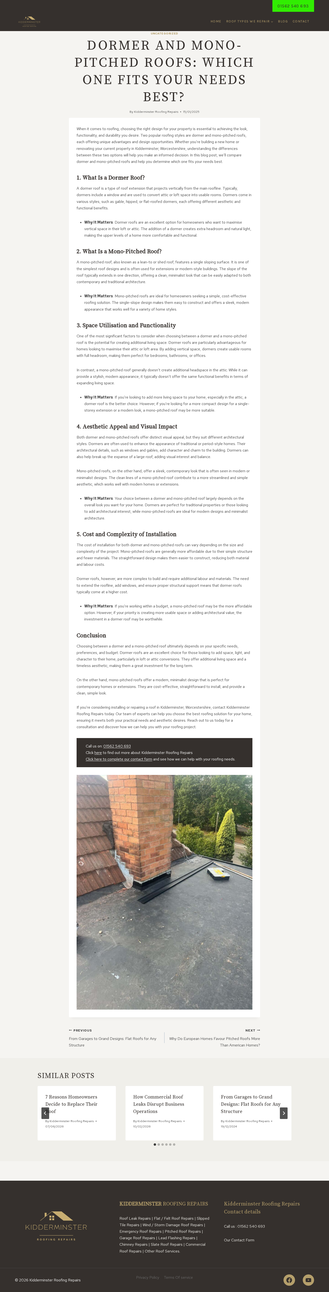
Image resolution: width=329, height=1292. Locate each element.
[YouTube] (308, 1280)
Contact (301, 21)
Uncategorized (164, 33)
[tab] (155, 1144)
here (98, 752)
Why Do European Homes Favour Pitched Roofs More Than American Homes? (214, 1038)
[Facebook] (289, 1280)
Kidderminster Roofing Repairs (156, 112)
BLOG (283, 21)
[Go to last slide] (45, 1113)
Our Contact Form (239, 1240)
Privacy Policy (147, 1277)
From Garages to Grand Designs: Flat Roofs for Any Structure (112, 1038)
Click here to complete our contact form (119, 759)
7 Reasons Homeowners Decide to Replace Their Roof (71, 1104)
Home (216, 21)
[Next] (284, 1113)
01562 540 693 (293, 6)
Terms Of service (178, 1277)
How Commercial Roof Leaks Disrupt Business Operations (158, 1104)
